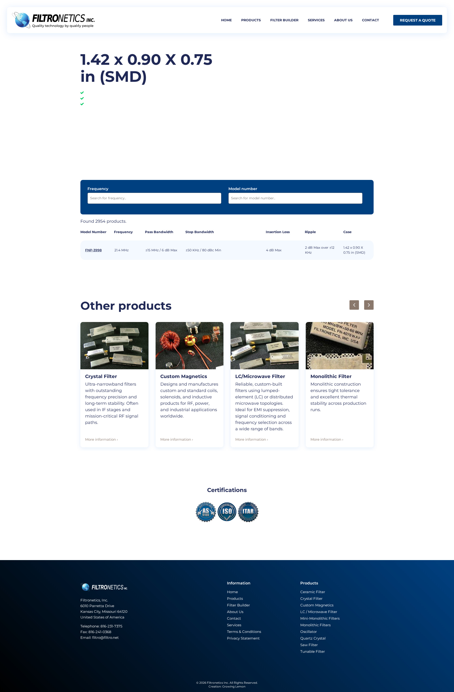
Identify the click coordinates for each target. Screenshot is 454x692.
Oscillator (308, 631)
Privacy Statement (243, 638)
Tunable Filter (312, 651)
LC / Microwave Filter (318, 611)
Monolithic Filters (315, 625)
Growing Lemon (233, 686)
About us (343, 20)
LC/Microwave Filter (260, 376)
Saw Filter (309, 645)
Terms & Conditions (244, 631)
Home (226, 20)
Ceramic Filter (312, 592)
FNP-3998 (93, 250)
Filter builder (284, 20)
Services (316, 20)
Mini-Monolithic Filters (320, 618)
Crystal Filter (101, 376)
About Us (235, 611)
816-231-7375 (111, 626)
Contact (370, 20)
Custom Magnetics (183, 376)
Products (251, 20)
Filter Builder (238, 605)
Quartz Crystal (313, 638)
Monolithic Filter (331, 376)
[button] (354, 305)
